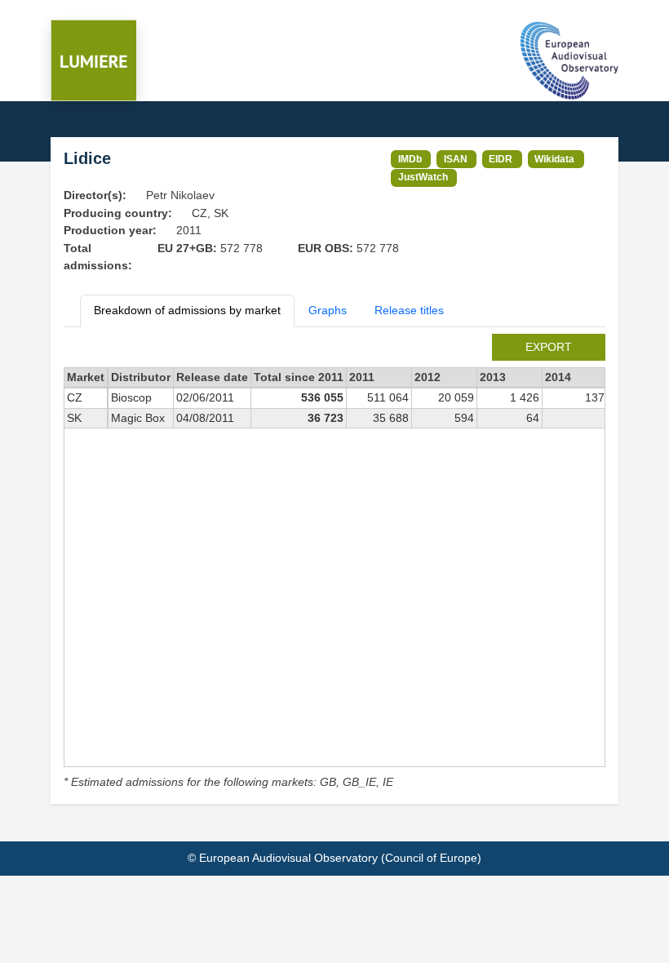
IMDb (410, 158)
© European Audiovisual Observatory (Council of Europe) (334, 857)
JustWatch (423, 176)
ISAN (455, 158)
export (548, 346)
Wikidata (554, 158)
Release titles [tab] (409, 310)
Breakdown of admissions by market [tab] (187, 310)
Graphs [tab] (327, 310)
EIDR (500, 158)
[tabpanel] (334, 563)
